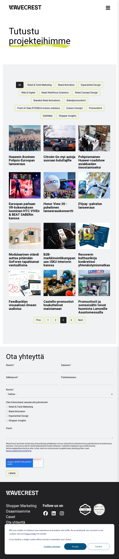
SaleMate (48, 115)
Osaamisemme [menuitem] (18, 511)
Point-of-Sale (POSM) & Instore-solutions (38, 108)
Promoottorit (95, 108)
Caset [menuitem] (10, 517)
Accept (75, 546)
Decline (98, 546)
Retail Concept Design (86, 92)
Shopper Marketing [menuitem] (21, 506)
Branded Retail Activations (47, 100)
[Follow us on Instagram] (62, 513)
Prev (38, 320)
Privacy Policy (30, 533)
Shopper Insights (67, 115)
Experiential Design (91, 85)
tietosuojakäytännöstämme (18, 451)
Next (80, 320)
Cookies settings (52, 546)
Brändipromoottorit (76, 100)
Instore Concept (74, 108)
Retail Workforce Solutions (55, 92)
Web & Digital (28, 92)
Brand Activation (66, 85)
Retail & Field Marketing (39, 85)
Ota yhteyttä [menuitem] (15, 522)
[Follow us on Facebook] (45, 513)
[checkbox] (59, 413)
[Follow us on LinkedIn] (54, 513)
